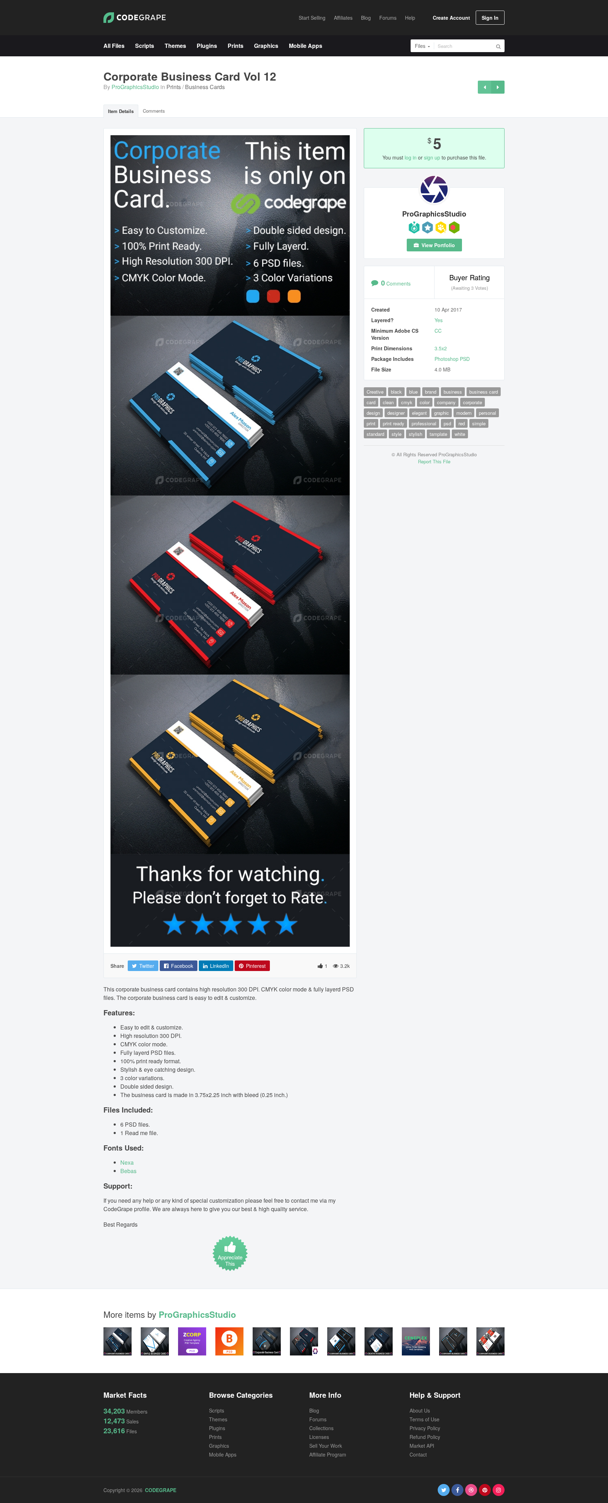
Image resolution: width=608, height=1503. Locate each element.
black (396, 391)
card (371, 402)
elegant (419, 412)
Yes (439, 320)
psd (447, 423)
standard (375, 434)
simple (479, 423)
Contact (418, 1454)
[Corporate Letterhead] (484, 87)
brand (430, 391)
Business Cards (205, 87)
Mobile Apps (222, 1454)
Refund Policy (425, 1436)
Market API (422, 1445)
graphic (441, 412)
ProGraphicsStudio (135, 87)
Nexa (127, 1162)
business (453, 391)
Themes (218, 1419)
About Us (420, 1410)
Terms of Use (424, 1419)
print (371, 423)
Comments (154, 110)
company (446, 402)
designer (396, 412)
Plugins (217, 1428)
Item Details (121, 111)
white (460, 434)
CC (438, 330)
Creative (375, 391)
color (425, 402)
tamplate (438, 434)
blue (413, 391)
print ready (393, 423)
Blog (314, 1410)
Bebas (128, 1171)
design (373, 412)
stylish (415, 434)
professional (424, 423)
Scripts (216, 1410)
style (396, 434)
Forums (318, 1419)
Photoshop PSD (452, 358)
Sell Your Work (325, 1445)
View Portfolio (437, 245)
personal (487, 412)
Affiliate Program (327, 1454)
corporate (472, 402)
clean (388, 402)
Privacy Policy (425, 1428)
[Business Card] (498, 87)
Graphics (219, 1445)
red (461, 423)
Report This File (434, 461)
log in (411, 157)
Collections (321, 1428)
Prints (173, 87)
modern (463, 412)
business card (483, 391)
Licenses (319, 1436)
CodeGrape (160, 1489)
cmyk (406, 402)
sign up (432, 157)
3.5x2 (441, 348)
